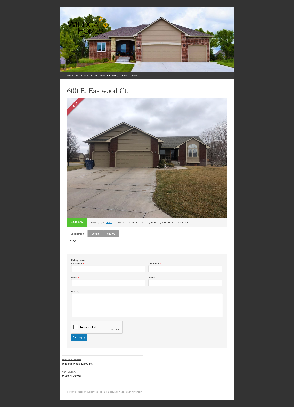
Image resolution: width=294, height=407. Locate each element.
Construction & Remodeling (104, 75)
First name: (77, 263)
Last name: (154, 263)
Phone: (151, 277)
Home (70, 75)
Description (77, 233)
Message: (76, 291)
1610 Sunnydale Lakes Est (77, 361)
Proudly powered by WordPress (82, 391)
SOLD (109, 222)
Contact (134, 75)
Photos (111, 233)
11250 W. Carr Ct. (71, 373)
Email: (75, 277)
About (124, 75)
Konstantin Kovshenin (131, 391)
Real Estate (82, 75)
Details (96, 233)
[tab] (77, 233)
